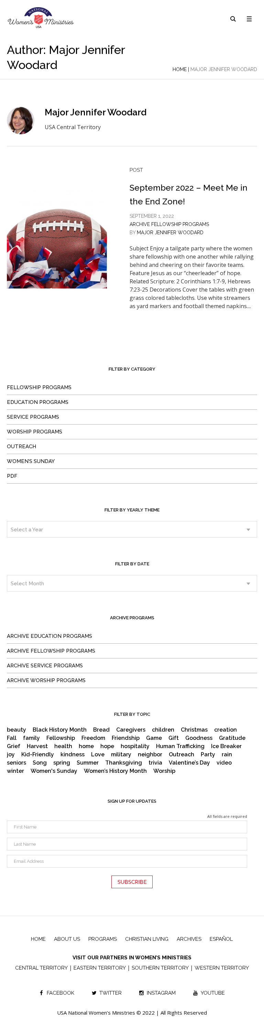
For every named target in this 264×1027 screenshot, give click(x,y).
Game (154, 738)
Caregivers (130, 730)
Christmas (194, 730)
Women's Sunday (54, 771)
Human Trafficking (180, 746)
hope (107, 746)
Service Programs (33, 417)
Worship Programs (34, 432)
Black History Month (60, 730)
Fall (11, 738)
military (121, 754)
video (224, 763)
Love (97, 754)
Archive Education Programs (49, 636)
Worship (164, 771)
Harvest (37, 746)
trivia (155, 763)
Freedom (93, 738)
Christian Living (146, 939)
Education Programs (37, 402)
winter (15, 771)
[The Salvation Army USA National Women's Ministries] (41, 18)
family (31, 738)
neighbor (150, 754)
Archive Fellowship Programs (169, 224)
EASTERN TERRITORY (100, 968)
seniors (16, 763)
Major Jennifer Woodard (170, 232)
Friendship (126, 738)
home (86, 746)
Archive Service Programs (45, 666)
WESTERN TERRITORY (222, 968)
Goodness (198, 738)
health (63, 746)
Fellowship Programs (39, 387)
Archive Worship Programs (46, 680)
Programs (102, 939)
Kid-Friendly (37, 754)
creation (225, 730)
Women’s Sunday (31, 461)
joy (11, 754)
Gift (173, 738)
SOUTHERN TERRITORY (160, 968)
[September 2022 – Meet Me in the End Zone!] (57, 239)
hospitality (135, 746)
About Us (67, 939)
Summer (88, 763)
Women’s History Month (115, 771)
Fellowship (60, 738)
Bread (101, 730)
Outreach (21, 446)
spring (61, 763)
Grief (13, 746)
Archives (189, 939)
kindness (72, 754)
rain (227, 754)
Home (180, 69)
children (163, 730)
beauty (16, 730)
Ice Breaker (226, 746)
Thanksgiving (123, 763)
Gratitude (232, 738)
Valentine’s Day (189, 763)
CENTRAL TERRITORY (41, 968)
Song (40, 763)
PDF (12, 476)
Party (208, 754)
